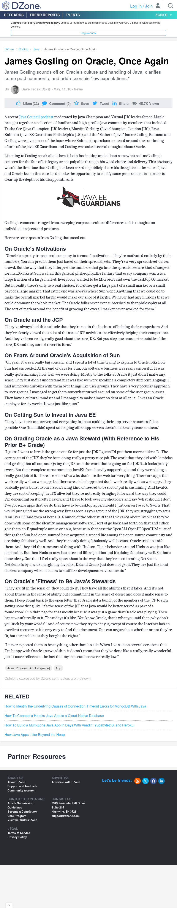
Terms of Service (19, 833)
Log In (136, 6)
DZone (9, 49)
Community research (21, 790)
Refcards (14, 14)
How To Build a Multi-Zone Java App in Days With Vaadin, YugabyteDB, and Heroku (69, 725)
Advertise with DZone (66, 782)
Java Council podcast (36, 117)
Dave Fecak (31, 89)
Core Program (17, 816)
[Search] (170, 5)
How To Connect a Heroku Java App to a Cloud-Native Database (54, 715)
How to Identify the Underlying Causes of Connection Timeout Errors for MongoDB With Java (75, 706)
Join (149, 6)
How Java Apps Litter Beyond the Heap (35, 734)
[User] (158, 6)
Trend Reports (45, 14)
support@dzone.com (66, 816)
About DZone (16, 782)
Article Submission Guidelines (20, 805)
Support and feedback (22, 786)
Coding (23, 49)
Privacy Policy (17, 837)
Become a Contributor (22, 811)
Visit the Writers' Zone (22, 820)
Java (36, 49)
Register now (88, 33)
